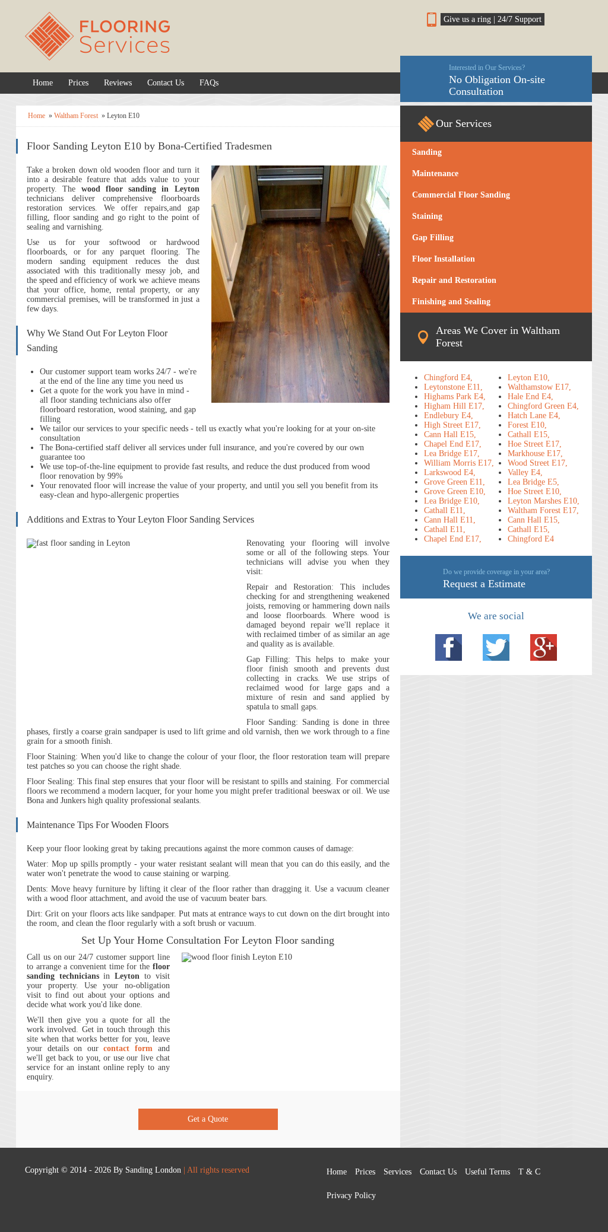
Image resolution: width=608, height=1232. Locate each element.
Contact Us (165, 82)
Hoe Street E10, (535, 491)
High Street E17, (452, 425)
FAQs (209, 82)
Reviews (118, 82)
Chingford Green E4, (543, 406)
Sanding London (153, 1170)
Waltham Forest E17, (543, 510)
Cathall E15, (529, 434)
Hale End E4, (530, 396)
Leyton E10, (529, 377)
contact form (128, 1048)
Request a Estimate (496, 579)
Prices (78, 82)
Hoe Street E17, (535, 444)
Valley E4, (525, 472)
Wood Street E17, (538, 463)
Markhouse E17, (535, 453)
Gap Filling (433, 237)
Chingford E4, (448, 377)
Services (397, 1171)
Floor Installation (443, 258)
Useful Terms (487, 1171)
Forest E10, (527, 425)
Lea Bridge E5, (533, 481)
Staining (427, 216)
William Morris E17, (459, 463)
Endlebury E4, (448, 415)
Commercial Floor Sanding (461, 194)
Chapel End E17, (453, 444)
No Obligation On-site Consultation (497, 80)
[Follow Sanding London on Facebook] (448, 647)
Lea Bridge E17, (452, 453)
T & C (529, 1171)
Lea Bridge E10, (452, 500)
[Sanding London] (208, 36)
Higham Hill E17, (454, 406)
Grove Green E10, (455, 491)
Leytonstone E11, (453, 387)
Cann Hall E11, (450, 519)
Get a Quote (208, 1119)
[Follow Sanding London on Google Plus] (543, 647)
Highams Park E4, (455, 396)
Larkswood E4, (450, 472)
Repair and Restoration (454, 280)
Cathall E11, (445, 510)
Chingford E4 (531, 538)
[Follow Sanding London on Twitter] (496, 647)
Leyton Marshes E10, (544, 500)
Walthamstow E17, (539, 387)
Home (43, 82)
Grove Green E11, (454, 481)
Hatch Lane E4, (534, 415)
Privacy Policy (351, 1195)
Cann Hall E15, (450, 434)
